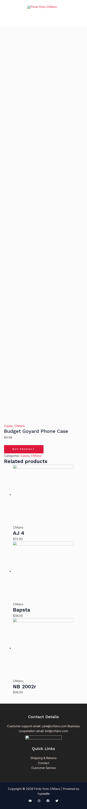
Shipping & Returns (44, 758)
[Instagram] (39, 800)
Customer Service (43, 768)
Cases (8, 426)
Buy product (24, 449)
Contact (43, 763)
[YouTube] (30, 800)
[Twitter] (56, 800)
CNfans (19, 426)
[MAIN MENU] (43, 20)
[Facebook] (48, 800)
